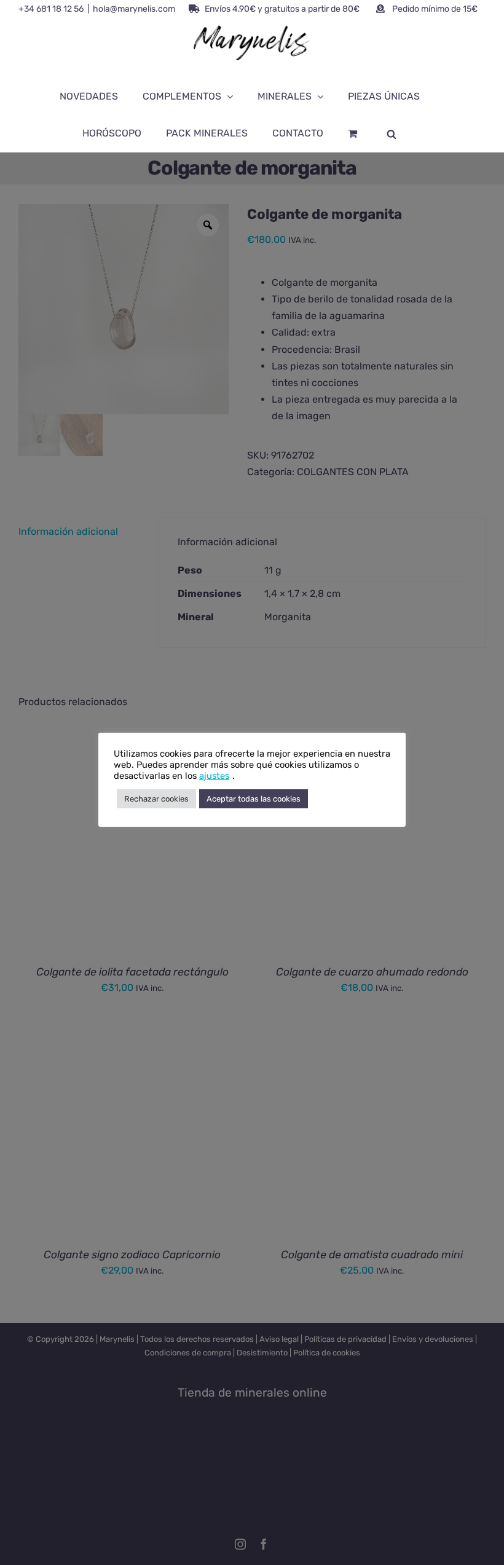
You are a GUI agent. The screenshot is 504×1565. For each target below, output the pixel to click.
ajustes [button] (214, 775)
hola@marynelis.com (134, 9)
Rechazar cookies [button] (156, 798)
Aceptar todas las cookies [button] (254, 798)
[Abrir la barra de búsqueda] (391, 133)
